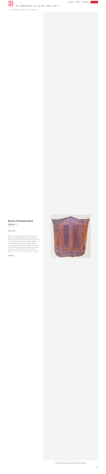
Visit (17, 6)
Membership (85, 2)
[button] (97, 467)
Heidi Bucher (11, 224)
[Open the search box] (59, 5)
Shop (54, 6)
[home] (8, 9)
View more (10, 255)
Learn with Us (41, 6)
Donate (78, 2)
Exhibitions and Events (26, 6)
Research (49, 6)
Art (35, 6)
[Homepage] (10, 3)
